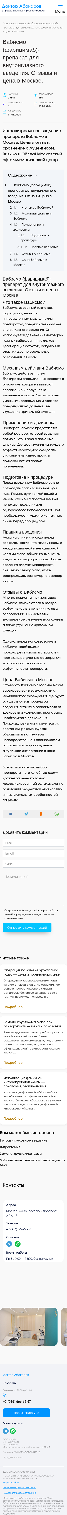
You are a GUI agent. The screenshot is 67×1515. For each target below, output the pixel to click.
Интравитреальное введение (24, 1140)
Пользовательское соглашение (19, 1493)
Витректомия (10, 1147)
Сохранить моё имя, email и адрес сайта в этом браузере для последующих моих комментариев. (31, 914)
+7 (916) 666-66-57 (18, 1229)
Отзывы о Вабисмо (36, 254)
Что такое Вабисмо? (37, 207)
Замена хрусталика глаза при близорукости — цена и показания (32, 1024)
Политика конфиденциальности (19, 1488)
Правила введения (44, 247)
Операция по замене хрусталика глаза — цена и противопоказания (32, 972)
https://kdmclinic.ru (12, 1457)
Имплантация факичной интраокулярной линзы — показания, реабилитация (25, 1082)
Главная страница (14, 23)
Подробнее (13, 1007)
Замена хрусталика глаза (21, 1153)
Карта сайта (11, 1482)
